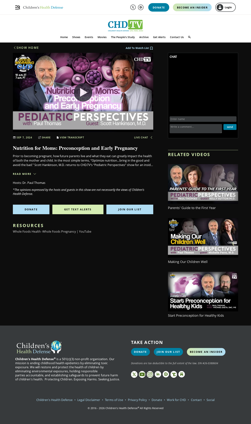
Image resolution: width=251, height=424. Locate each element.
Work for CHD (176, 400)
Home (64, 37)
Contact (196, 400)
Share (46, 137)
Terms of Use (114, 400)
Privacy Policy (137, 400)
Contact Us (177, 37)
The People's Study (123, 37)
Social (211, 400)
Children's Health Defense (54, 400)
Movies (102, 37)
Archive (144, 37)
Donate (31, 209)
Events (89, 37)
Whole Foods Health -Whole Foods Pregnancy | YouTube (52, 231)
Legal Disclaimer (88, 400)
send (230, 127)
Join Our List (129, 209)
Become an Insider (206, 352)
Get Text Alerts (78, 209)
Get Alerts (159, 37)
